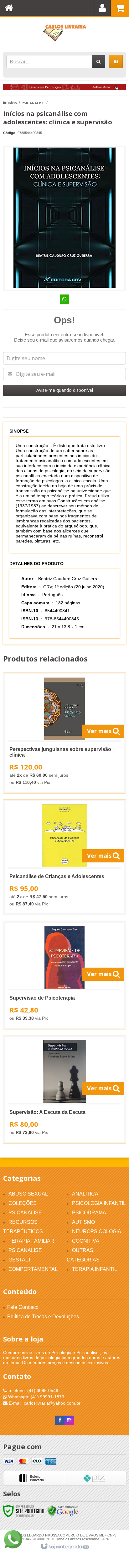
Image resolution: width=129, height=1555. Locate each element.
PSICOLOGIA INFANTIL (99, 1203)
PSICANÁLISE (25, 1212)
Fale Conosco (23, 1307)
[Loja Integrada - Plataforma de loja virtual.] (64, 1547)
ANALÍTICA (85, 1193)
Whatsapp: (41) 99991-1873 (35, 1396)
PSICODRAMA (89, 1212)
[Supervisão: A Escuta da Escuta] (64, 1089)
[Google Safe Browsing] (63, 1510)
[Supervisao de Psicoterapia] (64, 975)
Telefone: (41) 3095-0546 (32, 1390)
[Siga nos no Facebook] (59, 1420)
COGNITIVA (85, 1241)
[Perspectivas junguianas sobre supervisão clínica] (64, 733)
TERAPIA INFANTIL (94, 1269)
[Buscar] (98, 61)
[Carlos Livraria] (64, 33)
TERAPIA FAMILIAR (31, 1241)
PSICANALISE (33, 103)
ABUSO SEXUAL (28, 1193)
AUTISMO (83, 1222)
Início (12, 103)
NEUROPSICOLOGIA (96, 1231)
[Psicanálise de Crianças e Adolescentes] (64, 857)
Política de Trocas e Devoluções (43, 1316)
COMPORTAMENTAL (33, 1269)
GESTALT (19, 1259)
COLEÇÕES (22, 1203)
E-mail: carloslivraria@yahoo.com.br (44, 1403)
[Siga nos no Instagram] (69, 1420)
